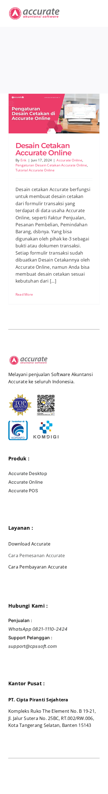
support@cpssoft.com (32, 646)
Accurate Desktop (27, 473)
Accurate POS (23, 490)
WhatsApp (19, 629)
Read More (24, 294)
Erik (23, 160)
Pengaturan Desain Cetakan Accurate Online (51, 165)
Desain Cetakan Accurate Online (43, 149)
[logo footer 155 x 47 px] (28, 356)
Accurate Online (69, 160)
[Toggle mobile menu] (97, 10)
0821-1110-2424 (49, 629)
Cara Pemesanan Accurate (36, 555)
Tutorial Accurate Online (35, 170)
